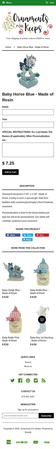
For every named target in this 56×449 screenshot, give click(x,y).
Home (8, 47)
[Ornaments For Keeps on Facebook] (20, 381)
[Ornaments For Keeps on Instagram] (36, 381)
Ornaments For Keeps (31, 429)
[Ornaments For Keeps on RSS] (43, 381)
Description (27, 186)
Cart (51, 2)
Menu (9, 2)
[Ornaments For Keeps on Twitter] (12, 381)
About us (28, 366)
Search (28, 362)
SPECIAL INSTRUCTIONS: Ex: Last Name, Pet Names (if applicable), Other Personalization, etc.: (27, 136)
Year (4, 119)
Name (5, 107)
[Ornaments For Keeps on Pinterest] (28, 381)
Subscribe (46, 416)
